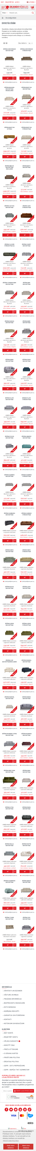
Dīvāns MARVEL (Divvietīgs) (9, 697)
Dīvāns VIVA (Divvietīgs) (26, 918)
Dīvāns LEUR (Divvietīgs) (26, 587)
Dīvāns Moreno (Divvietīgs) (26, 734)
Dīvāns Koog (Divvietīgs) (9, 587)
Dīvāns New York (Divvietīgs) (9, 771)
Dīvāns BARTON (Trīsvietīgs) (27, 128)
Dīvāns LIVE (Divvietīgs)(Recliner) (9, 661)
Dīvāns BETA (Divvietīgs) (26, 166)
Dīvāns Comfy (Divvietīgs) (26, 245)
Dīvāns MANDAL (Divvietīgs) (26, 661)
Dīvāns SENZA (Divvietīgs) (26, 881)
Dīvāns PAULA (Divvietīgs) (9, 844)
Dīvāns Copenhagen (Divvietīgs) (9, 283)
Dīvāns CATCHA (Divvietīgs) (9, 206)
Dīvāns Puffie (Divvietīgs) (26, 844)
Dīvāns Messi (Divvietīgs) (26, 697)
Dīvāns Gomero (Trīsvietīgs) (26, 475)
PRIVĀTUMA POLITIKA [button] (11, 1141)
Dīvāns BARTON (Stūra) (9, 128)
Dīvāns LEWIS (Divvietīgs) (9, 624)
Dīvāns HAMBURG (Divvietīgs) (9, 514)
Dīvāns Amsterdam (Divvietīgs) (9, 49)
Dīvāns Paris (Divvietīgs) (26, 808)
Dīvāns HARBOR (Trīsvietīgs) (26, 514)
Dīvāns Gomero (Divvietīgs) (9, 475)
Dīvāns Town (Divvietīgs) (9, 918)
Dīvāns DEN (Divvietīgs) (26, 283)
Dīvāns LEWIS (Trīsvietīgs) (26, 624)
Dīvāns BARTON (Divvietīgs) (27, 88)
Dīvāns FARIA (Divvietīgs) (26, 360)
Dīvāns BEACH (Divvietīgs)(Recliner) (9, 167)
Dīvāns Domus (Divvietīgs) (9, 321)
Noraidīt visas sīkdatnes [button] (26, 1131)
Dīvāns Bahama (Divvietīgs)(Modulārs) (9, 89)
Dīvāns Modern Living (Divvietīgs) (9, 734)
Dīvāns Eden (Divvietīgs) (9, 360)
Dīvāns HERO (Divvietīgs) (9, 550)
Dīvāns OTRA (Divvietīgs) (9, 808)
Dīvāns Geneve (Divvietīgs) (26, 437)
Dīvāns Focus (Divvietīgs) (9, 437)
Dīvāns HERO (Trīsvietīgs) (26, 550)
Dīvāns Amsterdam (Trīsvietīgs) (26, 49)
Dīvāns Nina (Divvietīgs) (26, 771)
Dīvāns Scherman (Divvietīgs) (9, 881)
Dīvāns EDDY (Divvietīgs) (26, 321)
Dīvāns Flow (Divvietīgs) (9, 398)
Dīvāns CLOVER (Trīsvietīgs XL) (9, 245)
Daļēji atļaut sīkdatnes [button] (10, 1146)
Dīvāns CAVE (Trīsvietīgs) (26, 206)
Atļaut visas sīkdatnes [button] (26, 1146)
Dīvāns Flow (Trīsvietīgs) (26, 398)
